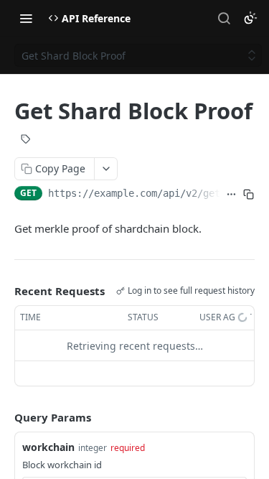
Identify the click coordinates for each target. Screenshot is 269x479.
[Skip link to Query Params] (4, 418)
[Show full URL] (231, 194)
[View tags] (25, 140)
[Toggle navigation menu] (25, 17)
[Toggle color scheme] (250, 17)
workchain (48, 447)
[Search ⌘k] (223, 17)
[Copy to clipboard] (249, 194)
